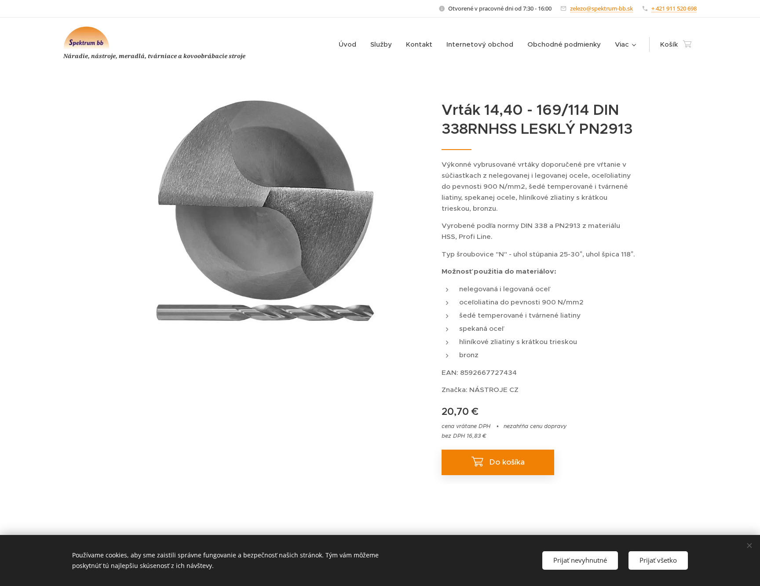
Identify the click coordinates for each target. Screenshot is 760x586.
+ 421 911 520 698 (674, 8)
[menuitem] (349, 44)
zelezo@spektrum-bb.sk (601, 8)
